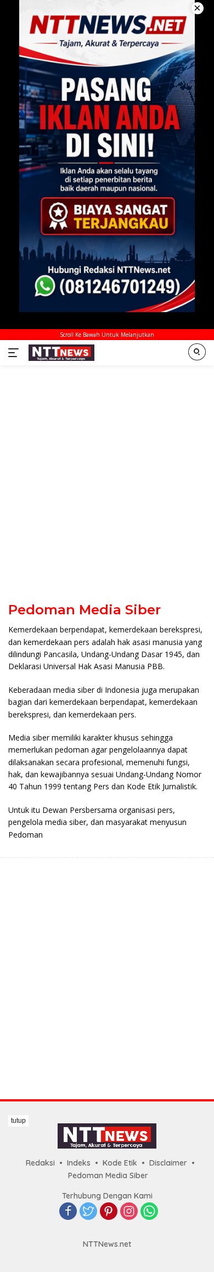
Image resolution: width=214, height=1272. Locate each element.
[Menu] (15, 352)
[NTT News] (60, 352)
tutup (18, 1120)
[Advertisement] (107, 483)
